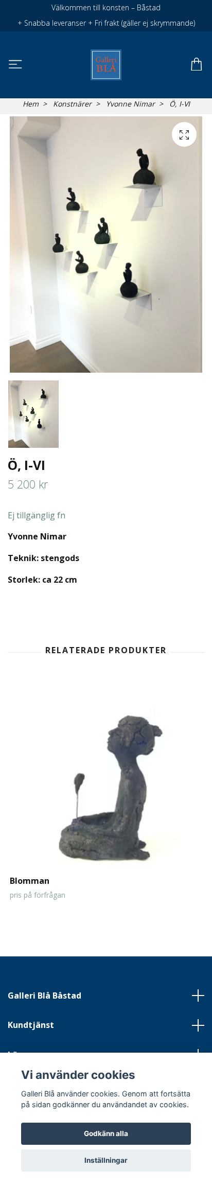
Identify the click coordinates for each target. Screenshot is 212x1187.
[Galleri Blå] (106, 65)
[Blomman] (106, 779)
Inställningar (106, 1160)
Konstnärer (72, 104)
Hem (31, 104)
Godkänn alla (106, 1133)
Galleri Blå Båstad (44, 995)
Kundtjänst (31, 1025)
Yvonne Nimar (130, 104)
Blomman (29, 880)
